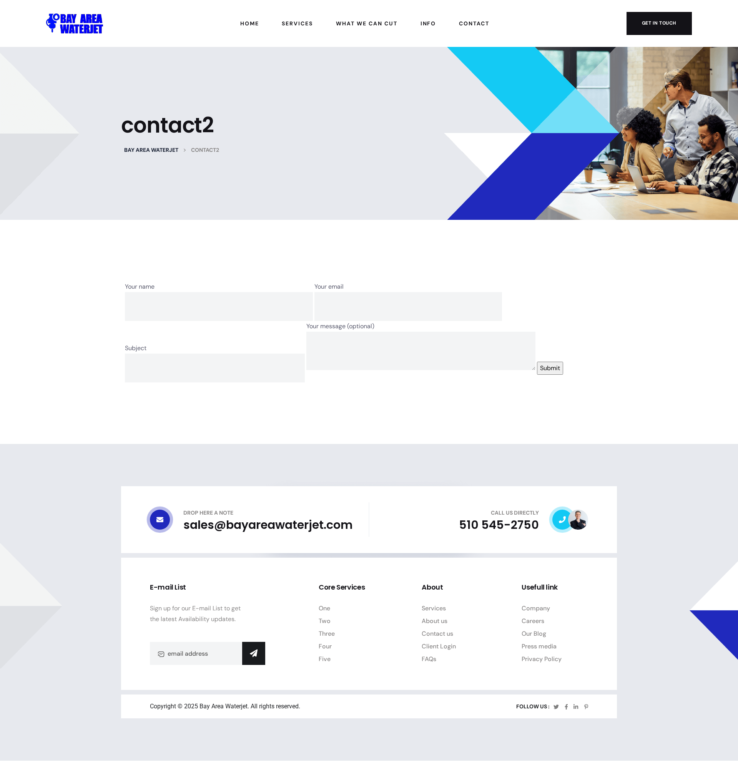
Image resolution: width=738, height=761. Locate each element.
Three (327, 634)
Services (434, 608)
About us (434, 621)
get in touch (659, 23)
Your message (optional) (340, 326)
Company (536, 608)
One (324, 608)
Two (325, 621)
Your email (329, 286)
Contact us (437, 634)
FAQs (429, 659)
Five (325, 659)
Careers (533, 621)
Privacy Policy (542, 659)
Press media (539, 646)
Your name (140, 286)
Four (325, 646)
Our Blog (534, 634)
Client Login (439, 646)
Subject (135, 348)
